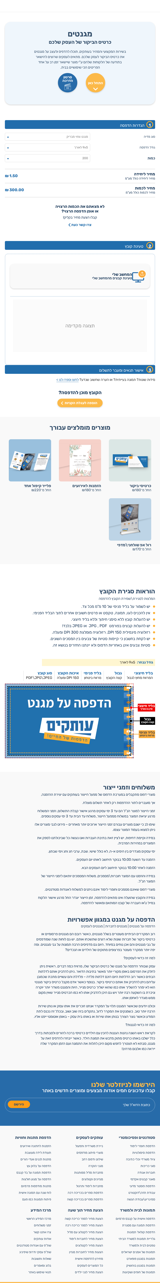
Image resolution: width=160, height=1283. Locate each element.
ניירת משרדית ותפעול (89, 1146)
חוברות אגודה (146, 1172)
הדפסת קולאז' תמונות (141, 1232)
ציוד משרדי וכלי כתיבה (140, 1159)
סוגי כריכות (147, 1166)
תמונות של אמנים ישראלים (138, 1252)
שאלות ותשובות (41, 1259)
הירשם (19, 1104)
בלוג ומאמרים (42, 1265)
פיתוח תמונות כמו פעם (36, 1199)
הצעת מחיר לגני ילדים (89, 1272)
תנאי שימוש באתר (39, 1272)
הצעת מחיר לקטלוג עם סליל (85, 1232)
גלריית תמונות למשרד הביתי (137, 1239)
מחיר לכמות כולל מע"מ (140, 192)
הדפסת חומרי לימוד (142, 1146)
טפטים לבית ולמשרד (142, 1245)
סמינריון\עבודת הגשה (141, 1199)
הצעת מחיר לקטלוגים (89, 1245)
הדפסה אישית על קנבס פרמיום (135, 1219)
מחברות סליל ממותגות (88, 1172)
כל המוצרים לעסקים (90, 1265)
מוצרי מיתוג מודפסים (89, 1152)
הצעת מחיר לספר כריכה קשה (84, 1219)
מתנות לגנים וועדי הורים (35, 1159)
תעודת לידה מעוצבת (38, 1152)
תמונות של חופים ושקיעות (138, 1272)
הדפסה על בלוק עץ (39, 1166)
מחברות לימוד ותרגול (89, 1186)
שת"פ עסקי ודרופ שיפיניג (35, 1252)
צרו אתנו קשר (42, 1232)
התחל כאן (95, 83)
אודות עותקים (42, 1239)
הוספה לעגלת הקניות (81, 403)
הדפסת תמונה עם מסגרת (138, 1225)
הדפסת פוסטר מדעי (142, 1186)
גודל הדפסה (147, 147)
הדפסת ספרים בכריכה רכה (85, 1193)
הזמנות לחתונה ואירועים (35, 1146)
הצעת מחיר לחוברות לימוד (86, 1239)
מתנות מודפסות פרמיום (36, 1186)
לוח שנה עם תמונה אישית (35, 1193)
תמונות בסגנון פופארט (141, 1259)
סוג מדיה (149, 136)
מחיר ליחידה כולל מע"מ (140, 178)
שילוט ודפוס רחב (92, 1159)
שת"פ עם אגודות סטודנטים (34, 1245)
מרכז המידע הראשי (38, 1219)
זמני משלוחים (42, 1225)
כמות (151, 158)
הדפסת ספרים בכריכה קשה (85, 1199)
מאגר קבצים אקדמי (142, 1179)
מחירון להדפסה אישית (89, 1259)
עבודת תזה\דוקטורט (141, 1193)
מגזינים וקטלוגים (92, 1179)
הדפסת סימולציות (143, 1152)
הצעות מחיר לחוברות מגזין (86, 1252)
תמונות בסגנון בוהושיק (140, 1265)
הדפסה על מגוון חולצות (36, 1179)
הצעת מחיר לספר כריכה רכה (84, 1225)
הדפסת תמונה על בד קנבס (33, 1172)
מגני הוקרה (95, 1166)
